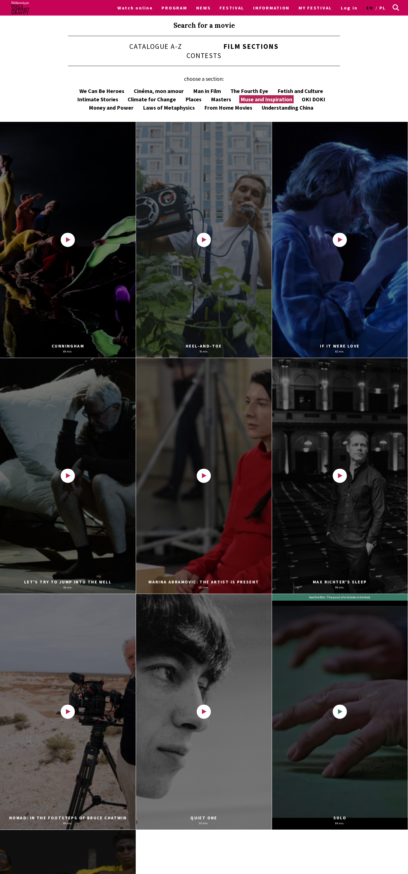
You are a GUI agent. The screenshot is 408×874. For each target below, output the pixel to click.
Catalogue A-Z (155, 46)
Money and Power (111, 107)
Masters (221, 99)
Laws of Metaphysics (169, 107)
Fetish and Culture (300, 90)
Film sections (251, 46)
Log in (349, 8)
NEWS (203, 8)
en (369, 8)
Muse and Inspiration (266, 99)
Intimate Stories (97, 99)
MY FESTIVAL (315, 8)
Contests (204, 55)
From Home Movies (228, 107)
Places (193, 99)
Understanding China (287, 107)
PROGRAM (174, 8)
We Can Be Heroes (101, 90)
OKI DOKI (313, 99)
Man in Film (207, 90)
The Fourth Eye (249, 90)
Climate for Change (152, 99)
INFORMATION (271, 8)
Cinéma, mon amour (159, 90)
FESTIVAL (232, 8)
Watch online (135, 8)
